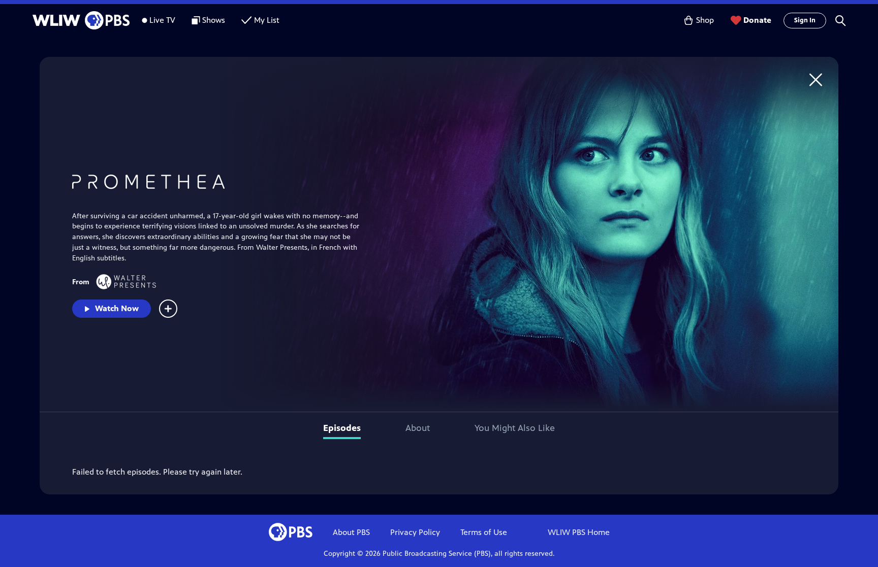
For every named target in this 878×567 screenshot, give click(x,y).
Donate (757, 20)
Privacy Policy (415, 532)
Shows (213, 20)
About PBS (351, 532)
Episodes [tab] (342, 427)
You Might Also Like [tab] (515, 427)
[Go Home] (815, 79)
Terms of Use (483, 532)
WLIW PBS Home (579, 532)
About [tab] (417, 427)
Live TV (162, 20)
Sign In (805, 20)
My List (266, 20)
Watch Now (117, 308)
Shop (705, 20)
